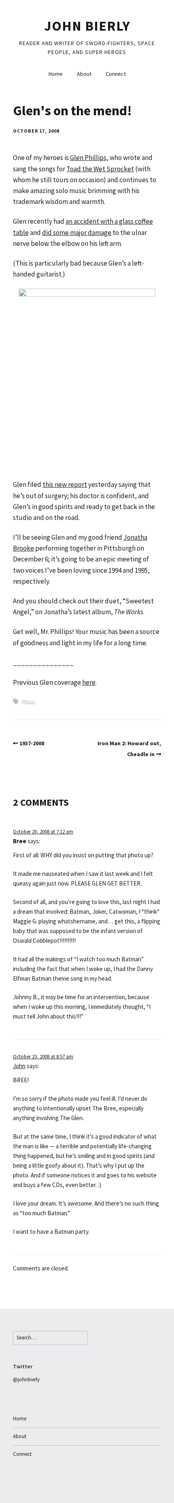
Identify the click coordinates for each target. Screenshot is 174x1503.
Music (29, 701)
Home (56, 73)
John (19, 1066)
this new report (64, 484)
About (84, 73)
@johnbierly (26, 1379)
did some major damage (76, 232)
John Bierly (87, 25)
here (88, 682)
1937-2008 (31, 743)
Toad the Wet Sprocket (100, 168)
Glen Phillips (88, 157)
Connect (116, 73)
